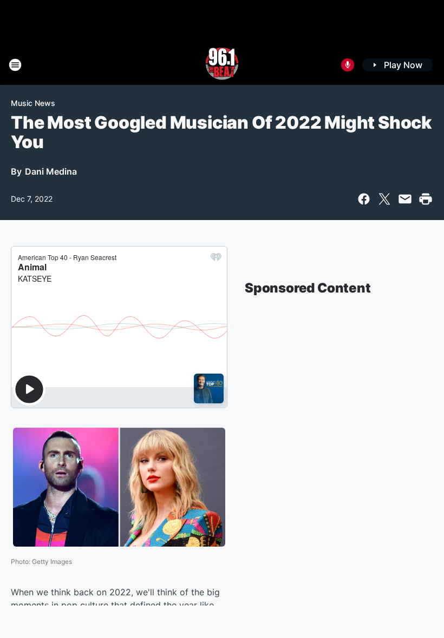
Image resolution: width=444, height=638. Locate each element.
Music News (33, 103)
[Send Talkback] (347, 64)
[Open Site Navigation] (15, 64)
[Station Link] (222, 65)
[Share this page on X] (384, 199)
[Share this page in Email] (405, 199)
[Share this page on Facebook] (363, 199)
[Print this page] (425, 199)
